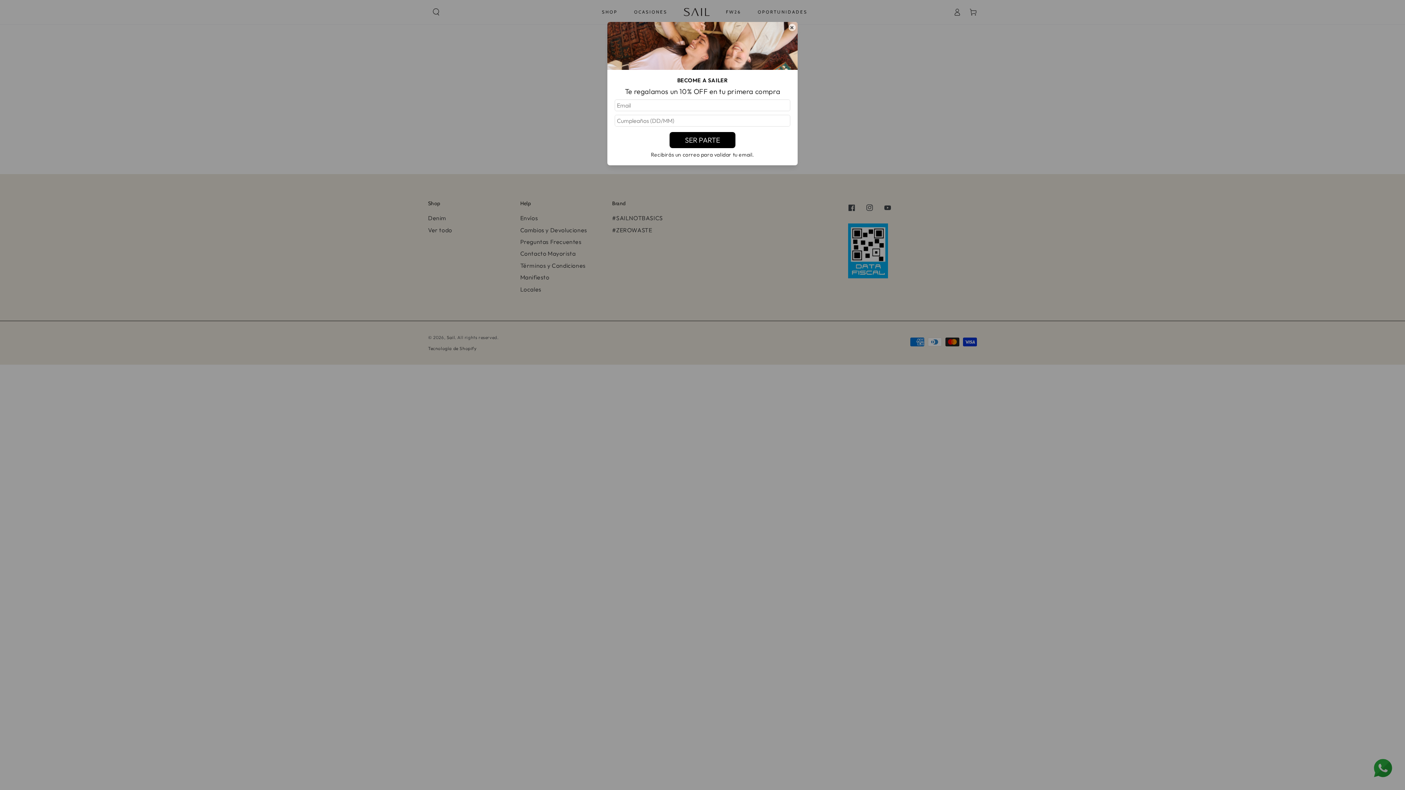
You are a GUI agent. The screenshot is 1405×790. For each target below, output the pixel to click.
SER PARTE (702, 140)
